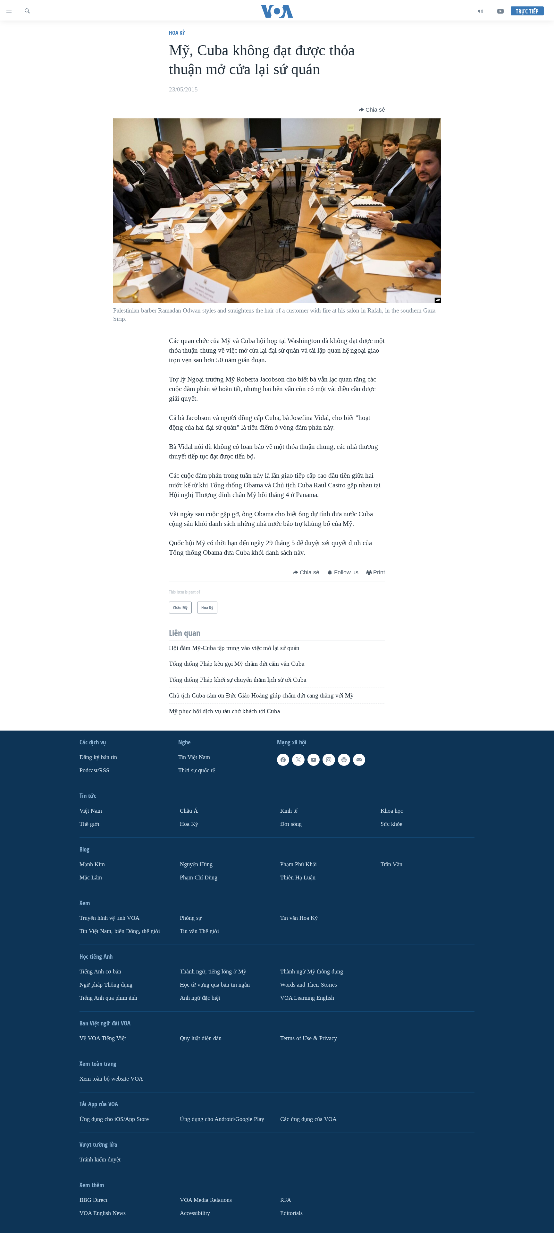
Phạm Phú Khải (298, 864)
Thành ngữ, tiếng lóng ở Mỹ (213, 971)
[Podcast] (344, 760)
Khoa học (392, 811)
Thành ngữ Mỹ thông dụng (311, 971)
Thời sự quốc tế (196, 770)
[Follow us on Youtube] (313, 760)
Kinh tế (289, 811)
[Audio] (480, 11)
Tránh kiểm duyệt (100, 1159)
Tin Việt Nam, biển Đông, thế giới (120, 931)
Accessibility (195, 1213)
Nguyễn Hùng (196, 864)
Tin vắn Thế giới (199, 931)
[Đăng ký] (359, 760)
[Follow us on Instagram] (329, 760)
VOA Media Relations (206, 1200)
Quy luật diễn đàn (201, 1038)
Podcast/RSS (94, 770)
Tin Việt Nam (194, 757)
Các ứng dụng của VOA (308, 1119)
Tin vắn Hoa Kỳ (299, 918)
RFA (285, 1200)
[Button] (372, 110)
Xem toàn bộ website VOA (111, 1079)
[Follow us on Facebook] (283, 760)
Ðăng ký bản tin (98, 757)
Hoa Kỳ (177, 32)
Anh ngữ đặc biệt (200, 998)
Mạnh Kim (92, 864)
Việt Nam (91, 811)
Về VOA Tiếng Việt (103, 1038)
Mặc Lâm (91, 877)
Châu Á (189, 811)
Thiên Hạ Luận (297, 877)
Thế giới (89, 824)
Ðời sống (291, 824)
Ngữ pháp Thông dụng (106, 985)
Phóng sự (191, 918)
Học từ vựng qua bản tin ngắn (215, 985)
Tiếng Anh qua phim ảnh (108, 998)
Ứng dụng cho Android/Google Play (222, 1119)
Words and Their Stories (308, 985)
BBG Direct (93, 1200)
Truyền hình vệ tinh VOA (109, 918)
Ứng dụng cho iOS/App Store (114, 1119)
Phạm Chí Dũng (198, 877)
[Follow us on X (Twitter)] (298, 760)
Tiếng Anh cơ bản (100, 971)
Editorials (291, 1213)
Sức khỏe (391, 824)
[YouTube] (500, 11)
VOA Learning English (307, 998)
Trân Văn (391, 864)
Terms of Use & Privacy (308, 1038)
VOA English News (103, 1213)
